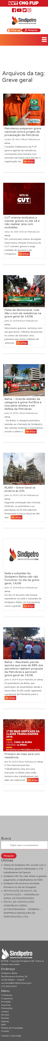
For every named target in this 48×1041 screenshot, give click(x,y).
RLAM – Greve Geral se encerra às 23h (19, 489)
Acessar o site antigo (11, 1035)
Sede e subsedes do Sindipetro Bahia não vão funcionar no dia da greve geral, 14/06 (21, 578)
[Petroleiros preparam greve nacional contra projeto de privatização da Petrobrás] (24, 110)
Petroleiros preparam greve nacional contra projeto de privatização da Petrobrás (22, 132)
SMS (3, 1024)
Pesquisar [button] (9, 855)
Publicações (7, 1008)
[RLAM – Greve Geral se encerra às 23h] (24, 469)
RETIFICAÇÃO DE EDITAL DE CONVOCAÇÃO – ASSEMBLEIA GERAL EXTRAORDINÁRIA (21, 894)
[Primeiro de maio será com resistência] (24, 735)
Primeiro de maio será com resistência (22, 755)
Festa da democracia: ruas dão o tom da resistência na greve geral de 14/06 (22, 313)
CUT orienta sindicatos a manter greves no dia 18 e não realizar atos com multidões (22, 222)
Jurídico (5, 1011)
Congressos (7, 998)
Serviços (5, 1014)
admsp (7, 143)
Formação (6, 1001)
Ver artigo (29, 161)
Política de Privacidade (12, 1028)
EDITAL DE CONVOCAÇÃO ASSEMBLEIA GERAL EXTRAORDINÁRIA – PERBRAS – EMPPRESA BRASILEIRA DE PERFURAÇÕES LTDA (22, 909)
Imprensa (5, 1005)
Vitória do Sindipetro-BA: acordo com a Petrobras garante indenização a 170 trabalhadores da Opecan (25, 869)
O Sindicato (6, 995)
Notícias (5, 1018)
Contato (5, 1031)
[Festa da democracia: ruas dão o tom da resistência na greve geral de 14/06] (24, 291)
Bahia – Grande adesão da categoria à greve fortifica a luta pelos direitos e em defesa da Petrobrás (22, 404)
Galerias (5, 1021)
